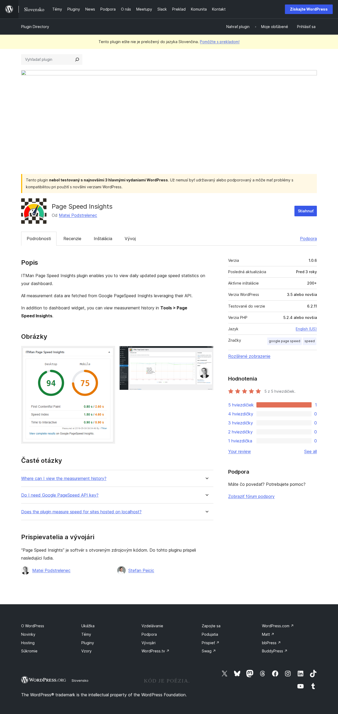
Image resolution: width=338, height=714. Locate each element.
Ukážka (88, 626)
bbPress (271, 642)
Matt (268, 634)
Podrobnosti (39, 238)
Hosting (28, 642)
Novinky (28, 634)
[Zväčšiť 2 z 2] (206, 353)
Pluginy (87, 642)
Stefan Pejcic (141, 570)
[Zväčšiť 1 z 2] (108, 353)
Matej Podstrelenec (78, 215)
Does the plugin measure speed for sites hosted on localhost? (81, 511)
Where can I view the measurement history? (63, 478)
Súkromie (29, 651)
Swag (209, 651)
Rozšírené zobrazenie (249, 356)
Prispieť (210, 642)
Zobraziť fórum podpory (251, 496)
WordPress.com (278, 626)
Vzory (86, 651)
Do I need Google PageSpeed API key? (59, 495)
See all (310, 451)
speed (309, 341)
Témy (86, 634)
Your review (239, 451)
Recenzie (72, 238)
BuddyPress (275, 651)
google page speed (284, 341)
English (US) (306, 329)
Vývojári (149, 642)
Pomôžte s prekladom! (220, 41)
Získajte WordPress (309, 9)
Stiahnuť (305, 211)
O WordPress (32, 626)
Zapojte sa (211, 626)
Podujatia (210, 634)
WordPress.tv (156, 651)
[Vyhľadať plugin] (77, 59)
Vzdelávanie (152, 626)
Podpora (308, 238)
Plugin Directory (35, 26)
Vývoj (130, 238)
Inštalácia (103, 238)
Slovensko (80, 680)
